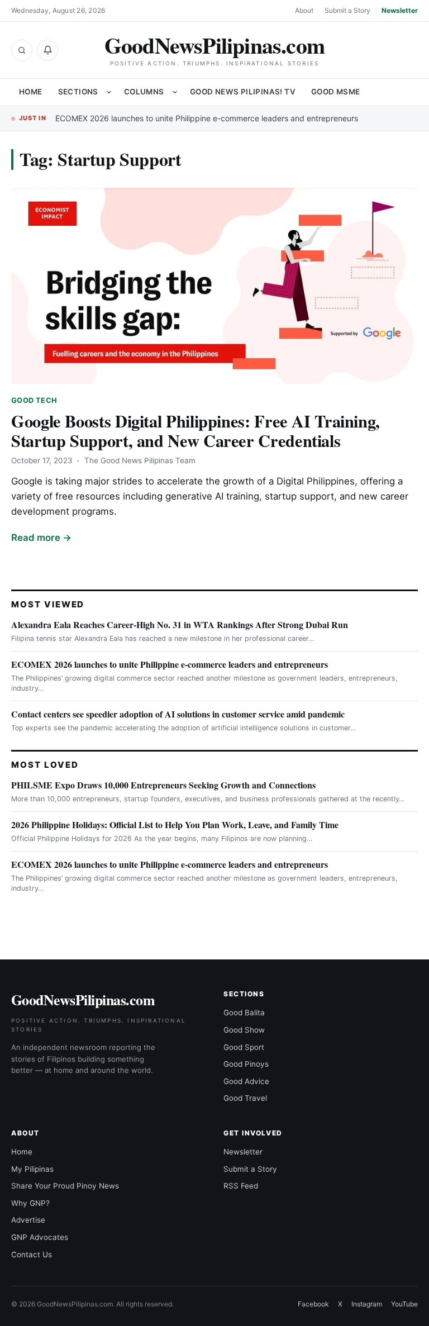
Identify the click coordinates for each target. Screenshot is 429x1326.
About (304, 10)
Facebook (313, 1304)
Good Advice (246, 1081)
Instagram (366, 1304)
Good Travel (245, 1098)
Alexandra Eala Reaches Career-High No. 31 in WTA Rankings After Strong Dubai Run (179, 624)
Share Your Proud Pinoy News (65, 1185)
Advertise (28, 1219)
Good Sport (243, 1047)
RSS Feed (240, 1185)
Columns (144, 91)
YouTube (404, 1304)
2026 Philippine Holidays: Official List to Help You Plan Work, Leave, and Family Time (175, 824)
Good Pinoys (246, 1063)
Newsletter (400, 10)
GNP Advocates (39, 1237)
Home (30, 91)
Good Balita (244, 1012)
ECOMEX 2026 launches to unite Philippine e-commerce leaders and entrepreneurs (206, 118)
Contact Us (31, 1254)
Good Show (244, 1029)
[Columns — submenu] (175, 92)
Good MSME (335, 91)
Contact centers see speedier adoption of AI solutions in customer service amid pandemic (178, 713)
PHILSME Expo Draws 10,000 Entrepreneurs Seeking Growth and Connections (163, 784)
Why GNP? (30, 1203)
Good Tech (34, 400)
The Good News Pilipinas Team (140, 460)
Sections (78, 91)
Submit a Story (347, 10)
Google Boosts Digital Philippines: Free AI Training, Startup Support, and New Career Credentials (195, 430)
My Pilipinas (32, 1169)
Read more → (41, 537)
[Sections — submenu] (109, 92)
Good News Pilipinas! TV (242, 91)
